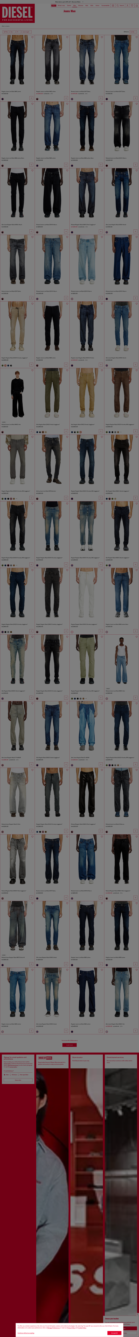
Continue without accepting (26, 1333)
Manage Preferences (53, 1328)
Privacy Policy (71, 1328)
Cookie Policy (82, 1328)
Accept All (114, 1333)
